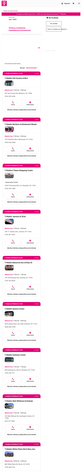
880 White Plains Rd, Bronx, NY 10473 (17, 464)
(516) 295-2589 (10, 188)
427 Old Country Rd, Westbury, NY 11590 (18, 93)
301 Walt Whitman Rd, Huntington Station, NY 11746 (19, 417)
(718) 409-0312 (10, 467)
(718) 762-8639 (10, 280)
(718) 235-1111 (9, 373)
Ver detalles (54, 23)
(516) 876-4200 (10, 96)
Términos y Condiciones (17, 28)
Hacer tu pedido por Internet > (54, 29)
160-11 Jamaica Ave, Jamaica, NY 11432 (18, 231)
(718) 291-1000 (10, 234)
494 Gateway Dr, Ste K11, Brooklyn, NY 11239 (20, 370)
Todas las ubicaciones (10, 11)
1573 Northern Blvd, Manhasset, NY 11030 (19, 139)
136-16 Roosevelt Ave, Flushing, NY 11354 (18, 277)
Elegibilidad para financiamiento (20, 30)
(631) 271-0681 (10, 421)
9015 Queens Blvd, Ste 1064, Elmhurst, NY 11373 (21, 324)
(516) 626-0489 (10, 142)
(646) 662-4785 (10, 327)
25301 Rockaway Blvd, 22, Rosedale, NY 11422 (20, 185)
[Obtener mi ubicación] (39, 48)
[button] (32, 68)
